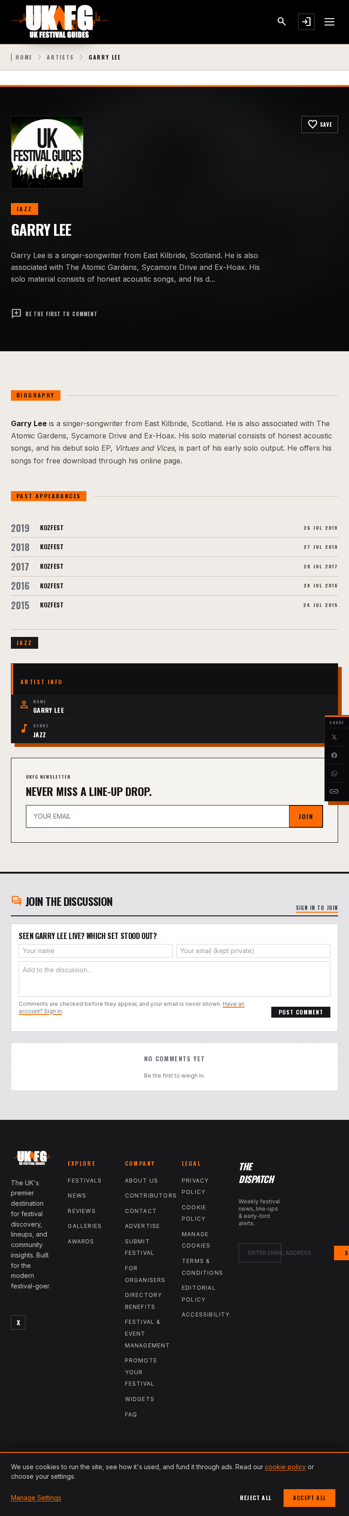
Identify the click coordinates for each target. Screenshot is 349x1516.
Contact (141, 1211)
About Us (142, 1180)
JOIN (306, 816)
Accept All (309, 1497)
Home (23, 57)
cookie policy (285, 1467)
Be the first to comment (54, 313)
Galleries (85, 1226)
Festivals (85, 1180)
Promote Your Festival (141, 1372)
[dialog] (174, 1484)
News (77, 1195)
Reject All (255, 1497)
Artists (60, 57)
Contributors (151, 1195)
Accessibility (206, 1314)
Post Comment (301, 1012)
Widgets (140, 1399)
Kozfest (52, 527)
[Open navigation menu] (330, 22)
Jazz (24, 209)
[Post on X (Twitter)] (334, 737)
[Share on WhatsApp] (334, 774)
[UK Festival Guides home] (32, 1160)
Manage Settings (36, 1497)
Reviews (81, 1211)
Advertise (142, 1226)
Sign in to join (317, 907)
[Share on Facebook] (334, 755)
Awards (81, 1241)
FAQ (131, 1414)
